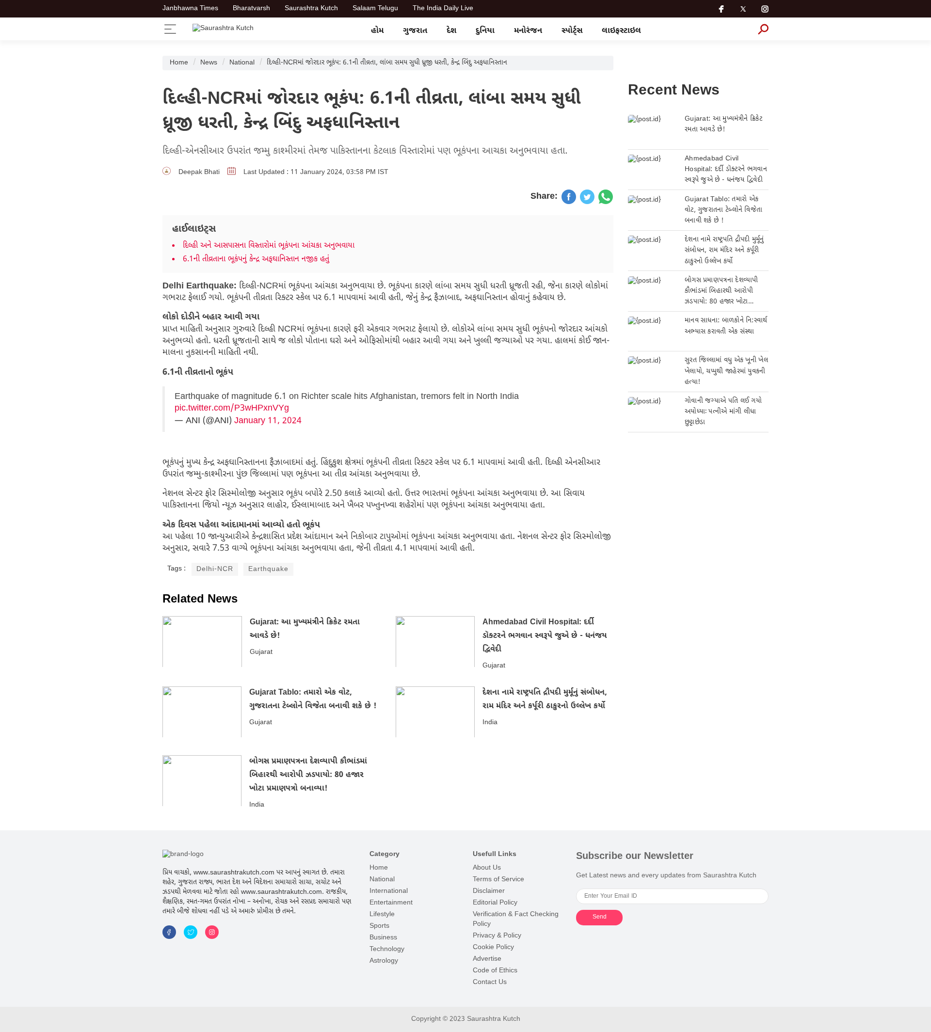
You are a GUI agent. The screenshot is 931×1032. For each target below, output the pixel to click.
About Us (487, 868)
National (242, 62)
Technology (386, 949)
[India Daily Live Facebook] (569, 197)
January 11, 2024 (268, 421)
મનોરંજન (528, 31)
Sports (379, 926)
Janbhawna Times (190, 8)
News (208, 62)
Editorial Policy (495, 902)
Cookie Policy (493, 947)
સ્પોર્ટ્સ (572, 31)
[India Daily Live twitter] (587, 197)
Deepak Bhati (199, 172)
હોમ (377, 31)
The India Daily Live (443, 8)
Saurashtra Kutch (311, 8)
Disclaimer (489, 891)
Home (179, 62)
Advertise (487, 959)
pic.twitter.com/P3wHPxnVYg (232, 408)
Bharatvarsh (251, 8)
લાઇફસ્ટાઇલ (621, 31)
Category (384, 854)
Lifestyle (382, 914)
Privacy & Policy (497, 935)
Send (600, 917)
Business (383, 937)
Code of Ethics (495, 970)
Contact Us (490, 982)
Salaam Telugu (375, 8)
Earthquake (268, 569)
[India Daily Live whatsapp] (605, 197)
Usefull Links (494, 854)
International (388, 891)
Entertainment (391, 902)
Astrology (383, 961)
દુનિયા (485, 31)
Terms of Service (498, 879)
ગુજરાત (415, 31)
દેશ (451, 31)
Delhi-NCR (214, 569)
